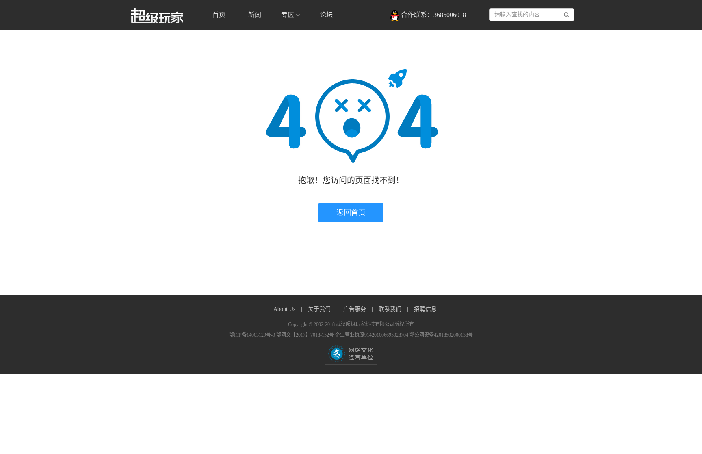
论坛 (326, 14)
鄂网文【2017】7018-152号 (305, 335)
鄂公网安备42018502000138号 (441, 335)
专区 (288, 14)
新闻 (254, 14)
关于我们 (320, 309)
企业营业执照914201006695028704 (372, 335)
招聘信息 (425, 309)
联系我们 (391, 309)
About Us (285, 309)
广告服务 (355, 309)
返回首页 (351, 213)
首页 (218, 14)
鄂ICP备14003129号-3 (252, 335)
